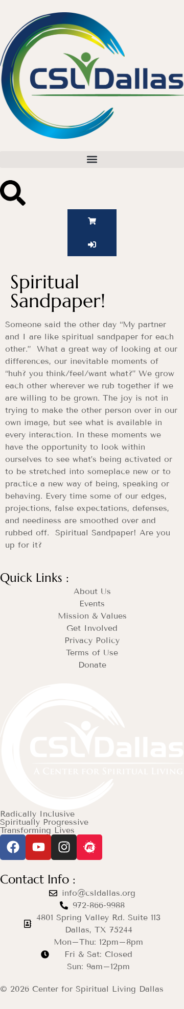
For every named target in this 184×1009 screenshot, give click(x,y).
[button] (92, 159)
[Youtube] (38, 847)
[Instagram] (64, 847)
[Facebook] (13, 847)
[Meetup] (89, 847)
